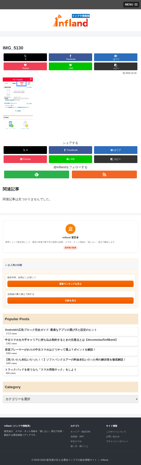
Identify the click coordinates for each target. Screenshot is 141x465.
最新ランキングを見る (70, 284)
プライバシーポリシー (117, 441)
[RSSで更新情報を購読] (104, 174)
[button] (115, 66)
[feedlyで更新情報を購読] (36, 174)
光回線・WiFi (77, 436)
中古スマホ (76, 441)
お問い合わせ (113, 436)
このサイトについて (116, 431)
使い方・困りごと (79, 446)
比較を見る (70, 300)
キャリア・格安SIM (80, 431)
